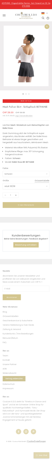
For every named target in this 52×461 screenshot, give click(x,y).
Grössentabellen (11, 316)
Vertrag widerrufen (14, 378)
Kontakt (6, 360)
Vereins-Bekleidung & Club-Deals (18, 325)
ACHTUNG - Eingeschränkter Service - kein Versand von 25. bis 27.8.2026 (26, 4)
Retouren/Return (10, 338)
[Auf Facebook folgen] (18, 431)
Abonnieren (12, 297)
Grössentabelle (42, 180)
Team (5, 355)
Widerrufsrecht (9, 373)
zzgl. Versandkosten (24, 115)
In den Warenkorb (26, 205)
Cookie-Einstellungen (36, 441)
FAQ (4, 342)
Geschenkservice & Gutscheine (17, 320)
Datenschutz (9, 384)
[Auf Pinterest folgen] (33, 431)
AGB (5, 368)
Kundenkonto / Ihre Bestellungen (18, 333)
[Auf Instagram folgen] (26, 431)
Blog (5, 312)
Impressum (8, 388)
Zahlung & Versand (12, 329)
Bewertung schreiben (26, 245)
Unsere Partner (10, 364)
